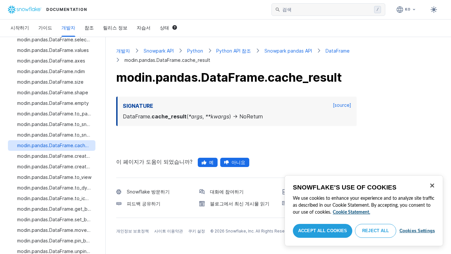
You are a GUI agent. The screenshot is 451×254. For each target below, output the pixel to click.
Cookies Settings (417, 230)
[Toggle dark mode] (433, 9)
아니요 (238, 162)
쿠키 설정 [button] (196, 231)
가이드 (45, 27)
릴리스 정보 (115, 27)
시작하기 (20, 27)
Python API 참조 (233, 51)
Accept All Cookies (322, 230)
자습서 (144, 27)
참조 (89, 27)
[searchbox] (326, 10)
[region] (364, 210)
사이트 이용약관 (168, 231)
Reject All (375, 230)
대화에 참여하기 (227, 191)
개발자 (68, 27)
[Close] (432, 185)
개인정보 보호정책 (132, 231)
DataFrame (338, 51)
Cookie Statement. (351, 212)
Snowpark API (159, 51)
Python (195, 51)
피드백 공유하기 (143, 203)
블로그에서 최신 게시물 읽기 (239, 203)
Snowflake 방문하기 (148, 191)
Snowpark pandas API (288, 51)
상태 (164, 27)
